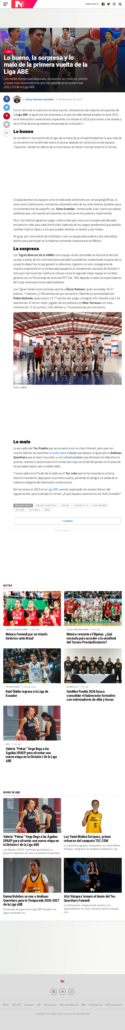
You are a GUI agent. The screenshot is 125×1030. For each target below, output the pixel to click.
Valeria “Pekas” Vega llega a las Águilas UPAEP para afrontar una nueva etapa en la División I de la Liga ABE (31, 755)
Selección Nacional (17, 629)
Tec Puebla (34, 509)
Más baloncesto (113, 1005)
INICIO (6, 1005)
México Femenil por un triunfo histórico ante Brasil (27, 636)
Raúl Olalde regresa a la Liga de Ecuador (27, 693)
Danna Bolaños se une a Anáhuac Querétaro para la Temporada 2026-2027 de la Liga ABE (31, 900)
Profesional (13, 686)
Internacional (95, 1005)
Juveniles (72, 686)
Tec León (19, 509)
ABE (8, 744)
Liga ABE (52, 489)
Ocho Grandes (99, 505)
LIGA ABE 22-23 (81, 505)
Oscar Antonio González (40, 99)
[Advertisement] (62, 18)
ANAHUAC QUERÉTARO (46, 505)
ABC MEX (16, 1005)
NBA (83, 1005)
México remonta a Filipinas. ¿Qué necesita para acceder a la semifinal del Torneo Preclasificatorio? (91, 638)
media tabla (58, 453)
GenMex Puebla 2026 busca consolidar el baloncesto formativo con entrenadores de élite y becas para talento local (91, 697)
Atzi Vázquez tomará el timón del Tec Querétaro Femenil (90, 898)
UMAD (47, 509)
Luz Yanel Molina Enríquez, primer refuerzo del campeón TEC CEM (87, 838)
